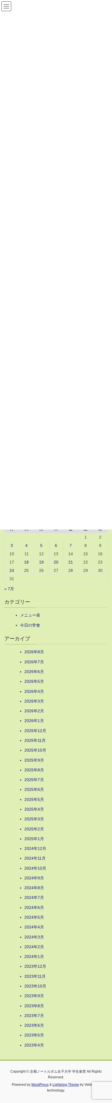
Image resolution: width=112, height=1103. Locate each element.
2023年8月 (34, 1006)
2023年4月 (34, 1045)
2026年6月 (34, 671)
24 (11, 570)
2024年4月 (34, 927)
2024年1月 (34, 956)
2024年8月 (34, 887)
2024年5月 (34, 917)
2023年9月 (34, 996)
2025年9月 (34, 760)
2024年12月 (35, 848)
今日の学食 (30, 625)
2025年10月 (35, 750)
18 (26, 562)
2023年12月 (35, 966)
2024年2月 (34, 946)
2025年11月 (35, 740)
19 (41, 562)
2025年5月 (34, 799)
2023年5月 (34, 1035)
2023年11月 (35, 976)
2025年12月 (35, 730)
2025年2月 (34, 829)
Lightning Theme (66, 1085)
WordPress (40, 1085)
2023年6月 (34, 1025)
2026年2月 (34, 711)
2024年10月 (35, 868)
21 (70, 562)
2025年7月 (34, 779)
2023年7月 (34, 1015)
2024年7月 (34, 897)
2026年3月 (34, 701)
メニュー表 (30, 615)
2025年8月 (34, 770)
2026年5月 (34, 681)
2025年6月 (34, 789)
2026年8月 (34, 652)
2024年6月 (34, 907)
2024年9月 (34, 878)
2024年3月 (34, 937)
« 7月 (9, 588)
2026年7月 (34, 662)
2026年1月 (34, 720)
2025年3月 (34, 819)
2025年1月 (34, 838)
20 (56, 562)
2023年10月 (35, 986)
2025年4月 (34, 809)
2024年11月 (35, 858)
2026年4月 (34, 691)
